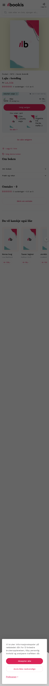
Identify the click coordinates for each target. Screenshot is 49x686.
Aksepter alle (24, 661)
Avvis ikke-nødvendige (25, 669)
